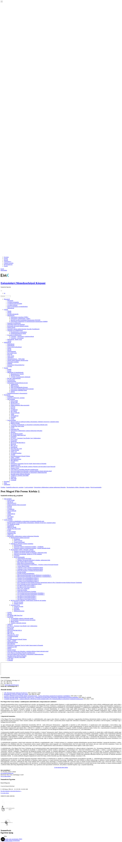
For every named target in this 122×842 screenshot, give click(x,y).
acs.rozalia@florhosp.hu (7, 773)
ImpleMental (14, 447)
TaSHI (12, 414)
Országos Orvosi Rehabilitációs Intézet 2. (28, 579)
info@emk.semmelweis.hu (12, 685)
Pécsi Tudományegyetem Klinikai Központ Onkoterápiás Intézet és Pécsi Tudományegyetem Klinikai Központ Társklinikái (49, 582)
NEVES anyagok (18, 602)
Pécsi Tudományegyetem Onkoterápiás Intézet (29, 584)
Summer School (15, 468)
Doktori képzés (11, 327)
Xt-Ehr (12, 418)
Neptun (6, 258)
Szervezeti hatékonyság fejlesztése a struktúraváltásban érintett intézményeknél (31, 471)
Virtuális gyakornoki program (18, 623)
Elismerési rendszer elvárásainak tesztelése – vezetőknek (28, 546)
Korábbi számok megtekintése (12, 840)
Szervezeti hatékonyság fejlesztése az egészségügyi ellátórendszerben (29, 472)
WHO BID (14, 478)
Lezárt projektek (11, 420)
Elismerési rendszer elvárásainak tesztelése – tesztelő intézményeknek (32, 548)
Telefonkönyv (7, 261)
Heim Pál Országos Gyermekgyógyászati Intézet (30, 570)
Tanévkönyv (10, 357)
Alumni (9, 341)
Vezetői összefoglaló (19, 542)
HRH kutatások (15, 386)
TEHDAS (13, 477)
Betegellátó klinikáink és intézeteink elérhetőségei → (11, 791)
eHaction (13, 432)
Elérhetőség (7, 484)
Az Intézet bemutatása (13, 302)
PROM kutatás (18, 545)
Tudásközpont (14, 384)
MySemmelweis (8, 264)
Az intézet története (12, 305)
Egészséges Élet (15, 429)
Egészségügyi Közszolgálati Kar (15, 365)
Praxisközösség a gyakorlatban (19, 332)
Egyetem (6, 257)
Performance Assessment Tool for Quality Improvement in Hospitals (28, 463)
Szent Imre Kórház (22, 590)
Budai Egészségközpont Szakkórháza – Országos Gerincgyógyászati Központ (37, 564)
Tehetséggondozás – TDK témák (16, 359)
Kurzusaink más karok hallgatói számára (17, 326)
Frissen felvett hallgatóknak (14, 347)
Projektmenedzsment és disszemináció (17, 393)
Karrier (6, 266)
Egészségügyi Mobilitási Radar (19, 390)
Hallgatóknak (7, 342)
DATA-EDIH (14, 400)
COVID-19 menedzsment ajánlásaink (20, 377)
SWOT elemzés (18, 540)
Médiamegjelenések (19, 611)
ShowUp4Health (15, 412)
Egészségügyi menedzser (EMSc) (19, 317)
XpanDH (13, 417)
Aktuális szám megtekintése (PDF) (13, 839)
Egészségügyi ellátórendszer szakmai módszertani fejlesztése (26, 430)
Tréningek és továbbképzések (15, 330)
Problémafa (17, 539)
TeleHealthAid (14, 415)
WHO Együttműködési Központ (19, 387)
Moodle (6, 260)
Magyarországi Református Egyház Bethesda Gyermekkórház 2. (34, 575)
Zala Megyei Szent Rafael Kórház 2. (26, 597)
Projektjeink (7, 394)
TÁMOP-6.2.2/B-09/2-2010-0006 (20, 475)
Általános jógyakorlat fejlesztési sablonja (24, 551)
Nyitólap (3, 487)
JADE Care (14, 451)
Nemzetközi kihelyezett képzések (16, 324)
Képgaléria (17, 609)
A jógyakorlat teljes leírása (61, 767)
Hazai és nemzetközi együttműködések (17, 306)
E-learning (16, 555)
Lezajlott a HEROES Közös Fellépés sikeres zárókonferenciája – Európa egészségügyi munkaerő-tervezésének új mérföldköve (37, 696)
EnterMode (14, 436)
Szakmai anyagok (18, 606)
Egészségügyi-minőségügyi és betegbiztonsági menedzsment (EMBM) (29, 321)
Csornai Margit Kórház (23, 566)
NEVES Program (15, 375)
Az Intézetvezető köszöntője (14, 303)
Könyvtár (9, 354)
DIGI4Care (10, 501)
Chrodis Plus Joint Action (17, 426)
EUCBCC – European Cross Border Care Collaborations (26, 438)
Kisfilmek (16, 608)
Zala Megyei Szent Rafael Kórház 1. (26, 596)
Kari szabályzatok (12, 353)
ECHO (12, 427)
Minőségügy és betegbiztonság (15, 372)
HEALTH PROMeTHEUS (18, 442)
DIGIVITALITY (15, 403)
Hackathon (7, 481)
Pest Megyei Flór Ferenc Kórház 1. (26, 585)
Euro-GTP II (14, 439)
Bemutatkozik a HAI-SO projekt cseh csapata (16, 694)
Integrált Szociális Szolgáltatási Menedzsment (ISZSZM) (25, 320)
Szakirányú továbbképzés (14, 323)
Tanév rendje (10, 356)
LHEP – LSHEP (15, 457)
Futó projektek (11, 399)
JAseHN (13, 454)
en (4, 293)
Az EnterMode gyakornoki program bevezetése (23, 620)
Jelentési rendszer (18, 603)
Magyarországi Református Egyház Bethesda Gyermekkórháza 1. (34, 576)
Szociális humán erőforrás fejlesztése (20, 474)
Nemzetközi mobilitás (13, 362)
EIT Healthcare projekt (17, 433)
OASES (13, 462)
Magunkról (7, 299)
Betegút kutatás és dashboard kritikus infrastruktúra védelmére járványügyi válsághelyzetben (35, 421)
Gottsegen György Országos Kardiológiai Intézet (30, 567)
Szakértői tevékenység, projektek (16, 397)
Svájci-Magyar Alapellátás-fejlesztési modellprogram (24, 469)
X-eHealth (13, 480)
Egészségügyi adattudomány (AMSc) (20, 318)
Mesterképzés (10, 315)
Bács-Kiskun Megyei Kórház (25, 561)
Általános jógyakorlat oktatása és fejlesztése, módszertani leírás (30, 552)
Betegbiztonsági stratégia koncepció (20, 537)
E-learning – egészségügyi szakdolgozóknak (22, 336)
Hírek (5, 483)
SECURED (14, 411)
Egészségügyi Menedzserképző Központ (23, 283)
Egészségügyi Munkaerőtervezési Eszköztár (22, 389)
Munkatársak (10, 308)
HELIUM (13, 444)
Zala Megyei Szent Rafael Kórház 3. (26, 599)
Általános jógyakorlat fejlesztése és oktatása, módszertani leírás (33, 560)
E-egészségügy (11, 380)
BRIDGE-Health (15, 423)
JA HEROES (14, 409)
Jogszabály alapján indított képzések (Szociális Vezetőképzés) (23, 329)
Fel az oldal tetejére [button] (6, 776)
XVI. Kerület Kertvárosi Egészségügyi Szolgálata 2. (31, 594)
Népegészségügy (11, 381)
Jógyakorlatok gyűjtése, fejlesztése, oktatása (78, 487)
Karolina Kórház (21, 572)
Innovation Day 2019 (16, 448)
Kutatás (6, 368)
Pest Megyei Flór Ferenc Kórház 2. (26, 587)
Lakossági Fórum (15, 605)
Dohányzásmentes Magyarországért (20, 405)
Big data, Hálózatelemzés (14, 378)
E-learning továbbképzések (14, 335)
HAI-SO (13, 408)
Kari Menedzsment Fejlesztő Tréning (20, 456)
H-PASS (13, 406)
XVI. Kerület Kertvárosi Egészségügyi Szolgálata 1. (31, 593)
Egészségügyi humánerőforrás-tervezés (17, 383)
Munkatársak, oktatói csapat (14, 339)
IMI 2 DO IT (14, 445)
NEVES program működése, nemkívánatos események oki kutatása (28, 600)
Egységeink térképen (5, 792)
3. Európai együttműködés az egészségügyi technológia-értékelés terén (29, 424)
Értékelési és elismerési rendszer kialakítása (22, 543)
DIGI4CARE (14, 402)
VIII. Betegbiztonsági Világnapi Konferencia (15, 693)
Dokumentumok (11, 351)
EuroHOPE (14, 441)
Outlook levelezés (8, 263)
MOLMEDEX (14, 460)
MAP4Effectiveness (16, 459)
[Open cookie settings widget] (3, 839)
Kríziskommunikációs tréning (18, 333)
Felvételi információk (12, 314)
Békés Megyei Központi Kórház (25, 563)
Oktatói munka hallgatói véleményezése (17, 360)
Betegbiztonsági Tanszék (17, 374)
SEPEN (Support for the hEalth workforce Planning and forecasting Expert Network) (33, 466)
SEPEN (13, 392)
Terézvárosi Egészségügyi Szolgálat (26, 591)
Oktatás (6, 309)
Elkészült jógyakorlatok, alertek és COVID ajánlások (28, 554)
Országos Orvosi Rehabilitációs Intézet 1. (28, 578)
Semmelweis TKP (15, 465)
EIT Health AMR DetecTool (18, 435)
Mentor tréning (14, 621)
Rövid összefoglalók (96, 487)
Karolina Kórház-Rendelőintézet (25, 573)
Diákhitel (9, 363)
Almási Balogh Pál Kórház (24, 558)
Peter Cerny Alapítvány (23, 588)
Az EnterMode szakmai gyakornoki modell (22, 618)
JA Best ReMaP (15, 450)
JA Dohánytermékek (16, 453)
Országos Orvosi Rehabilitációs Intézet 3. (28, 581)
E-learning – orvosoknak (17, 338)
